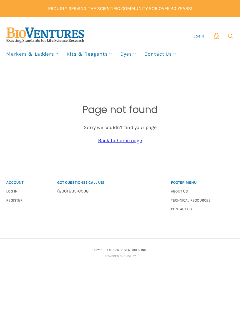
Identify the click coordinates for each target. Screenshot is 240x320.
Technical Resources (191, 200)
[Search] (231, 38)
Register (14, 200)
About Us (179, 191)
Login (199, 36)
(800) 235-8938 (73, 191)
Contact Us (158, 54)
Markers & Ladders (30, 54)
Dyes (126, 54)
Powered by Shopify (120, 256)
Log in (12, 191)
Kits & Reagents (87, 54)
